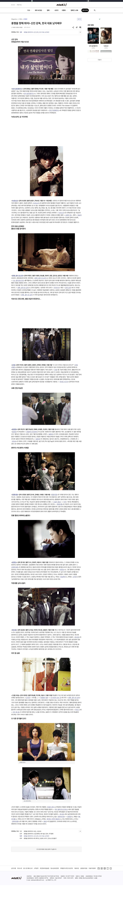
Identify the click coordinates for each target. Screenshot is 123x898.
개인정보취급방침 (44, 868)
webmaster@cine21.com (37, 880)
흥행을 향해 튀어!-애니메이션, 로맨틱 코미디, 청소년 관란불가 (40, 838)
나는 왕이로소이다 (18, 280)
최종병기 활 (44, 698)
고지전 (75, 577)
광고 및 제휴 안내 (28, 868)
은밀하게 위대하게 (31, 432)
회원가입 (19, 4)
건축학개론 (14, 567)
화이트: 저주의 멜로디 (53, 819)
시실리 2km (56, 502)
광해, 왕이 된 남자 (17, 276)
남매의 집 (68, 215)
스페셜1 (25, 19)
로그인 (13, 4)
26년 (45, 821)
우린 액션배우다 (54, 110)
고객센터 (36, 868)
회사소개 (19, 868)
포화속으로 (61, 816)
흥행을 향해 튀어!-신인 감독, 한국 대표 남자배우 (36, 32)
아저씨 (14, 441)
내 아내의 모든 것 (55, 698)
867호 (79, 19)
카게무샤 (56, 288)
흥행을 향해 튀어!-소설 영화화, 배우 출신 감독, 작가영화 (38, 834)
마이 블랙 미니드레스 (61, 809)
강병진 (17, 27)
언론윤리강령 (83, 868)
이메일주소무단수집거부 (66, 868)
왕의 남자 (68, 288)
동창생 (14, 429)
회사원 (14, 630)
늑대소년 (15, 201)
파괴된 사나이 (64, 382)
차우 (64, 502)
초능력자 (63, 577)
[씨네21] (61, 5)
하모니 (77, 710)
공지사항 (13, 868)
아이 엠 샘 (16, 712)
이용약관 (76, 868)
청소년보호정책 (55, 868)
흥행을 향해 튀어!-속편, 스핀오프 (32, 831)
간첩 (13, 365)
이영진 (14, 27)
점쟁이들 (15, 494)
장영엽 (20, 27)
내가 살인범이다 (17, 89)
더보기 (99, 60)
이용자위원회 (92, 868)
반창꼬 (14, 562)
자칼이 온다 (50, 807)
